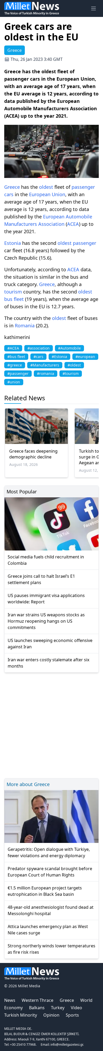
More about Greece (28, 784)
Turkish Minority (20, 1015)
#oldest (74, 365)
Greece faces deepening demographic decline (33, 454)
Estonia (12, 243)
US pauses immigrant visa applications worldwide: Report (46, 599)
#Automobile (69, 348)
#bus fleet (16, 356)
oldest (46, 187)
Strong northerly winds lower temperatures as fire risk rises (51, 949)
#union (13, 381)
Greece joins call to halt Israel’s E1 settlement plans (41, 579)
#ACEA (13, 348)
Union (58, 194)
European (39, 194)
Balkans (37, 1008)
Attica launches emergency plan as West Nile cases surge (48, 930)
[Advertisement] (51, 724)
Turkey (57, 1008)
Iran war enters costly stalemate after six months (48, 663)
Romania (25, 325)
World (86, 1000)
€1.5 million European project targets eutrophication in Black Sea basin (45, 891)
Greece (12, 187)
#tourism (71, 373)
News (9, 1000)
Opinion (51, 1015)
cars (8, 194)
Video (76, 1008)
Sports (72, 1015)
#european (85, 356)
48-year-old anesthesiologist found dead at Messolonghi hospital (50, 910)
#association (38, 348)
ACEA (73, 224)
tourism (13, 291)
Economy (13, 1008)
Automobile (79, 216)
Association (51, 224)
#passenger (18, 373)
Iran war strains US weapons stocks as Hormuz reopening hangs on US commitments (46, 621)
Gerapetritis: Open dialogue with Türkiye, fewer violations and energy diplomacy (49, 852)
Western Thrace (37, 1000)
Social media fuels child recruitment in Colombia (46, 560)
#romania (45, 373)
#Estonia (59, 356)
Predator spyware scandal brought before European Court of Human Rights (50, 872)
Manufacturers (20, 224)
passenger (83, 187)
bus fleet (14, 299)
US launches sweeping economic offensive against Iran (50, 643)
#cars (38, 356)
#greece (14, 365)
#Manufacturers (44, 365)
